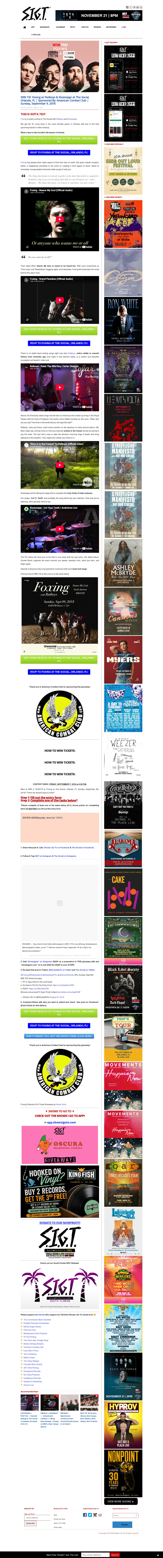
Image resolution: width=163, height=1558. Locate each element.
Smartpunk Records (32, 1371)
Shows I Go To (47, 955)
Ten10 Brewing (30, 1354)
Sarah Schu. (61, 1104)
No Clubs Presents (32, 1374)
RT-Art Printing (30, 1336)
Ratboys (59, 119)
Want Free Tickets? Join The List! (62, 1554)
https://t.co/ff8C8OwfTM (39, 988)
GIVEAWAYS (43, 27)
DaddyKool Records (32, 1378)
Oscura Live (29, 1385)
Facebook (130, 7)
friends (41, 1314)
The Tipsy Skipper (31, 1361)
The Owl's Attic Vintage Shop (36, 1340)
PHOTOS (85, 27)
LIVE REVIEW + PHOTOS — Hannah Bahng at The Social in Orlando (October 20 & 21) (29, 1418)
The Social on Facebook (83, 847)
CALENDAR (60, 27)
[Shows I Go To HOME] (25, 27)
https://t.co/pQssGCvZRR (63, 985)
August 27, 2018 (57, 997)
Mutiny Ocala (29, 1357)
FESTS (71, 27)
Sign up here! (29, 1514)
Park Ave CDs (30, 1330)
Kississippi (72, 119)
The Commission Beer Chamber (37, 1319)
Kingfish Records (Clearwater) (36, 1323)
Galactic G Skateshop (33, 1381)
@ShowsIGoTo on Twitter (60, 969)
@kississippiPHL (50, 974)
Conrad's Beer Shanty (33, 1364)
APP (33, 27)
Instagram (127, 7)
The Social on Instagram (65, 856)
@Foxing (24, 974)
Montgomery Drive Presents (35, 1333)
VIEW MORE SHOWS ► (121, 1501)
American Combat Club (33, 1347)
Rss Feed (141, 7)
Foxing (23, 119)
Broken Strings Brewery (34, 1343)
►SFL (124, 27)
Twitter (134, 7)
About (55, 1515)
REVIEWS (97, 27)
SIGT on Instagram (43, 856)
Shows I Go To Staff (59, 1523)
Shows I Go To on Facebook (56, 847)
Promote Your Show (59, 1519)
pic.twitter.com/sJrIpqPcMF (69, 992)
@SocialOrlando (67, 974)
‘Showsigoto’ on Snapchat (39, 961)
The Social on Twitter (85, 969)
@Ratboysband (35, 974)
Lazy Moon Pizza (31, 1350)
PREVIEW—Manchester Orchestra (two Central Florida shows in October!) (69, 1418)
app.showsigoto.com (61, 1122)
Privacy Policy (58, 1527)
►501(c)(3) (35, 34)
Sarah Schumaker (27, 107)
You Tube (137, 7)
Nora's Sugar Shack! (32, 1326)
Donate (124, 1525)
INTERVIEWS (111, 27)
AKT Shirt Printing (31, 1367)
